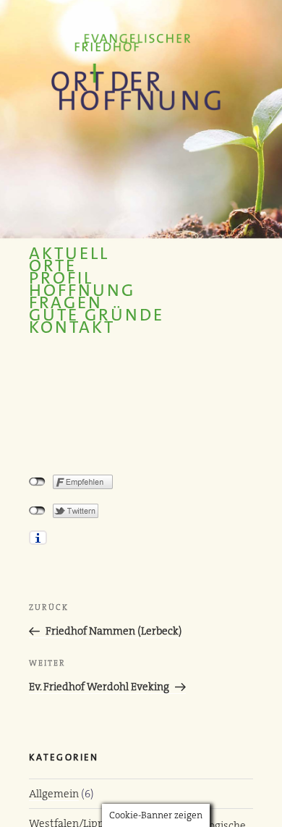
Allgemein (54, 793)
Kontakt (72, 327)
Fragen (66, 303)
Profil (61, 278)
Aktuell (69, 253)
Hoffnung (82, 290)
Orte (53, 266)
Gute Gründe (96, 315)
